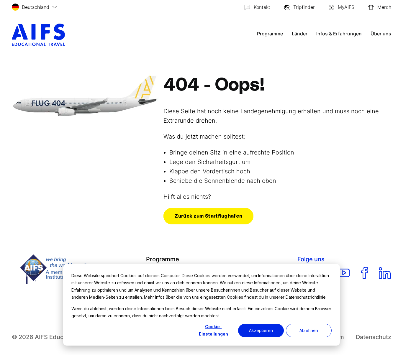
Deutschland (35, 7)
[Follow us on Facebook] (364, 273)
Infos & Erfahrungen (339, 34)
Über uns (381, 34)
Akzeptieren (261, 330)
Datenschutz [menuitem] (373, 337)
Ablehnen (308, 330)
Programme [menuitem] (162, 259)
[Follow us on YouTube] (344, 273)
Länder (299, 34)
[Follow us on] (385, 273)
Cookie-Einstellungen (213, 330)
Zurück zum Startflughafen (208, 216)
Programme (270, 34)
